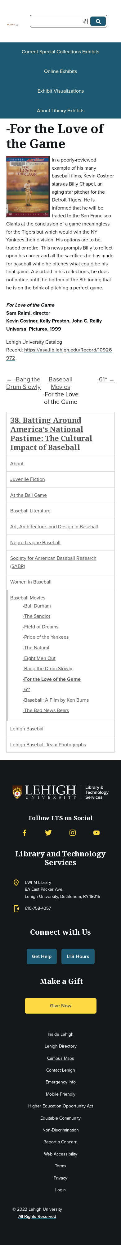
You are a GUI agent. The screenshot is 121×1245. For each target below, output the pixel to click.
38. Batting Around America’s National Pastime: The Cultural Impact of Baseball (51, 433)
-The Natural (36, 647)
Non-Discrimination (61, 1130)
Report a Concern (60, 1142)
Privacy (60, 1178)
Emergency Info (61, 1082)
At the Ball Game (28, 495)
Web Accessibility (60, 1154)
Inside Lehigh (61, 1034)
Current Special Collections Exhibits (60, 51)
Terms (60, 1166)
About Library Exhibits (60, 110)
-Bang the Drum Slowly (47, 668)
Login (60, 1190)
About (17, 463)
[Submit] (98, 21)
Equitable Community (60, 1118)
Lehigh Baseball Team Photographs (48, 744)
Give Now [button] (60, 1005)
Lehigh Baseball (27, 728)
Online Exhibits (60, 71)
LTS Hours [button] (78, 956)
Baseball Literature (30, 510)
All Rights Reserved (37, 1216)
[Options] (87, 21)
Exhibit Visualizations (61, 90)
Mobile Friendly (60, 1094)
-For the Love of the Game (52, 679)
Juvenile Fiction (27, 479)
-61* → (106, 379)
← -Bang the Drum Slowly (23, 383)
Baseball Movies (61, 383)
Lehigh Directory (61, 1046)
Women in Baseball (31, 581)
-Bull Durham (37, 605)
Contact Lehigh (60, 1070)
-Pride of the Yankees (46, 637)
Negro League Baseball (35, 542)
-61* (26, 689)
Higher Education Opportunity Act (60, 1106)
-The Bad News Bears (46, 710)
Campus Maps (60, 1058)
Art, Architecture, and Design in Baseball (54, 526)
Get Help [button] (42, 956)
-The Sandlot (36, 616)
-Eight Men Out (39, 658)
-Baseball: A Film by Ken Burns (56, 700)
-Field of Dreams (40, 626)
